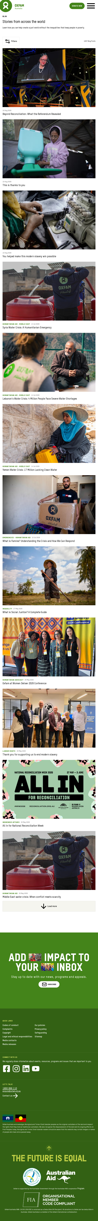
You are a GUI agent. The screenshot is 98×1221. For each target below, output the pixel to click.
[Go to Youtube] (36, 1069)
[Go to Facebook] (6, 1069)
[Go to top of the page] (49, 1148)
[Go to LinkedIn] (26, 1069)
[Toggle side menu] (90, 5)
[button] (49, 984)
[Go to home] (6, 6)
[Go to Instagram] (16, 1069)
